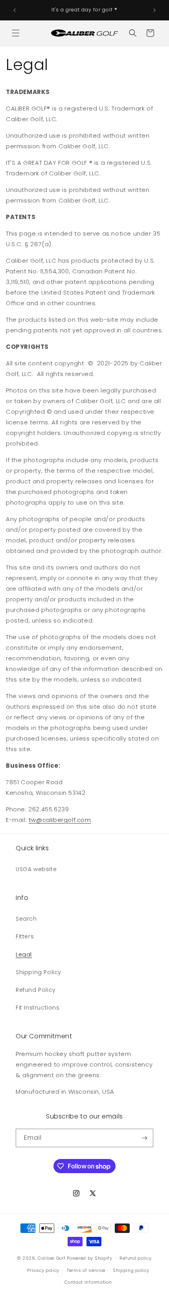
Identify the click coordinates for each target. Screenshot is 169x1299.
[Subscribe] (144, 1138)
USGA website (36, 869)
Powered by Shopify (89, 1258)
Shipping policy (131, 1270)
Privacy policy (43, 1270)
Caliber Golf (51, 1258)
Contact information (88, 1282)
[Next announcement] (154, 10)
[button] (15, 33)
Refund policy (135, 1258)
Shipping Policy (38, 972)
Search (26, 919)
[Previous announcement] (14, 10)
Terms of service (86, 1270)
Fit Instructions (38, 1008)
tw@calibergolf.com (60, 820)
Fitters (25, 936)
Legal (24, 954)
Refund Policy (36, 990)
